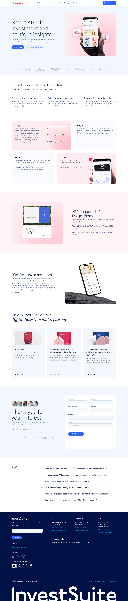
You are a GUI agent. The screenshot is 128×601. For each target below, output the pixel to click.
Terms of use (112, 581)
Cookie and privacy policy (97, 581)
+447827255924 (57, 527)
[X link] (18, 556)
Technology (58, 3)
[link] (19, 374)
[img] (17, 3)
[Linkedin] (13, 556)
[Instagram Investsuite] (23, 556)
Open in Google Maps (59, 530)
